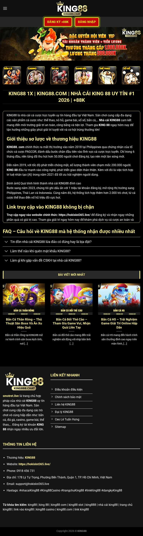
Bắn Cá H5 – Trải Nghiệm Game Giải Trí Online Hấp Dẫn (119, 323)
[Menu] (5, 8)
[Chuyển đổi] (6, 242)
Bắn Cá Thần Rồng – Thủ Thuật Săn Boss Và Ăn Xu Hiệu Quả (24, 323)
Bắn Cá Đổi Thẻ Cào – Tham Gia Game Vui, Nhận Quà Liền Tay (71, 323)
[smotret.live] (71, 8)
